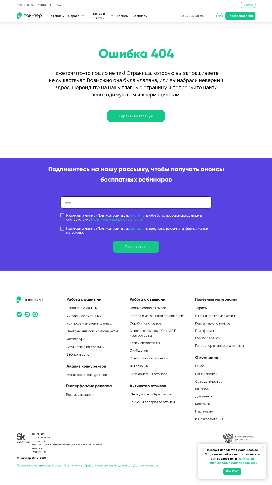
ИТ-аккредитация (209, 419)
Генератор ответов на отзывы (219, 345)
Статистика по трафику (85, 347)
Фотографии (76, 339)
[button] (240, 16)
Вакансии (202, 389)
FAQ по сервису (207, 338)
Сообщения (139, 350)
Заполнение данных (82, 308)
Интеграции (139, 366)
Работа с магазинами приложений (156, 316)
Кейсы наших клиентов (213, 323)
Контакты (202, 404)
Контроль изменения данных (89, 323)
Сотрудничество (208, 381)
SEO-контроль (78, 354)
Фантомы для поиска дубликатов (93, 331)
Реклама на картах (80, 394)
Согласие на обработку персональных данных (97, 465)
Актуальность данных (84, 316)
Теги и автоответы (145, 343)
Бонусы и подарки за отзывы (152, 402)
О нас (199, 366)
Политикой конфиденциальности (116, 219)
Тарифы (201, 308)
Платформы (204, 331)
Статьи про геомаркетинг (215, 316)
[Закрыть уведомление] (263, 447)
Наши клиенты (206, 374)
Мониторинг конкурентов (87, 375)
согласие (137, 215)
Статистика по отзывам (149, 358)
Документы (204, 396)
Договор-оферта (145, 465)
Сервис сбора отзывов (148, 308)
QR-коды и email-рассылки (150, 394)
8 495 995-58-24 (192, 16)
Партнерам (204, 411)
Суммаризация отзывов (148, 374)
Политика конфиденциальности (39, 465)
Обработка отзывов (146, 323)
